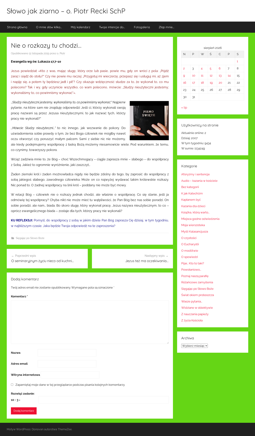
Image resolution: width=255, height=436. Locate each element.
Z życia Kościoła (192, 320)
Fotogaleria (142, 27)
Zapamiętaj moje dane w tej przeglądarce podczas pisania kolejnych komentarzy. (70, 384)
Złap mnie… (166, 27)
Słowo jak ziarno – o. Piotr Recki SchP (66, 10)
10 (193, 75)
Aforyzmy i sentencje (195, 174)
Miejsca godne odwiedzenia (200, 219)
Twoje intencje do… (112, 27)
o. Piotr (61, 53)
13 (220, 75)
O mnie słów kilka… (49, 27)
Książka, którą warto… (195, 212)
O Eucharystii (190, 244)
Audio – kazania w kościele (199, 180)
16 (184, 82)
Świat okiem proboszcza (197, 295)
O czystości (189, 238)
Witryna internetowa (25, 375)
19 (211, 82)
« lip (184, 107)
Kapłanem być (191, 199)
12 (211, 75)
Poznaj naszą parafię (195, 276)
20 (220, 82)
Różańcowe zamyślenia (197, 282)
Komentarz (19, 296)
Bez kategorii (190, 187)
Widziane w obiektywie (197, 307)
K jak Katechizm (192, 193)
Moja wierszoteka (193, 225)
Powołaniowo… (191, 269)
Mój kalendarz (80, 27)
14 (229, 75)
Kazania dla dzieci (193, 206)
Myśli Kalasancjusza (194, 231)
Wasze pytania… (191, 301)
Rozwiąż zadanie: (23, 393)
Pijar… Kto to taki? (192, 263)
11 (202, 75)
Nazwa (15, 352)
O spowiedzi (189, 257)
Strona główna (17, 27)
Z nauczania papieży (195, 314)
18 (202, 82)
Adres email (19, 363)
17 (193, 82)
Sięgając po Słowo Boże (30, 238)
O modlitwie (189, 250)
